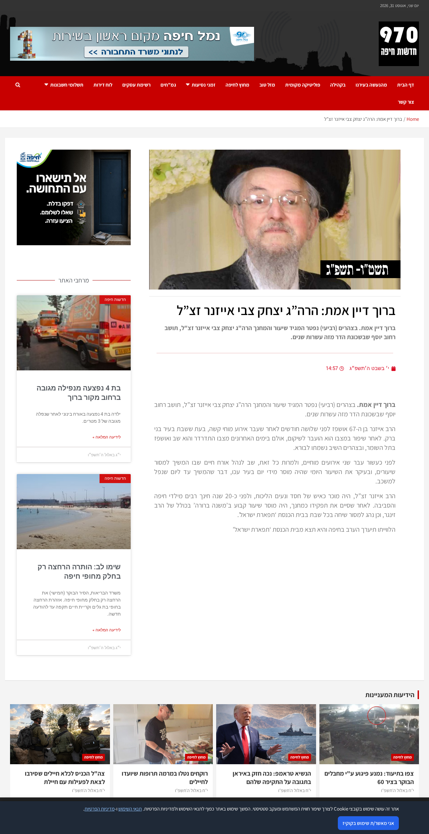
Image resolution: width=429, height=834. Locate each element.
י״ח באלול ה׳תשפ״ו (397, 790)
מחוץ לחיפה (237, 85)
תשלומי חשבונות (66, 85)
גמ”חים (168, 85)
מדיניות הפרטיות (99, 808)
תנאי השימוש (130, 808)
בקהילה (338, 85)
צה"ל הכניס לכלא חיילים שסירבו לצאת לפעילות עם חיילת (65, 777)
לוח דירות (103, 85)
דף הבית (405, 85)
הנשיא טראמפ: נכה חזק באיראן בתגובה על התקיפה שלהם (272, 777)
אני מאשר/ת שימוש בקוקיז (368, 823)
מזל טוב (267, 85)
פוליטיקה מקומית (302, 85)
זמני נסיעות (204, 85)
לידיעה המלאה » (107, 437)
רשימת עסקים (136, 85)
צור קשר (406, 102)
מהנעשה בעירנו (371, 85)
